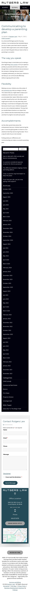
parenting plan (8, 90)
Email (5, 438)
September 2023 (8, 287)
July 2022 (5, 342)
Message (6, 454)
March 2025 (6, 216)
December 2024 (7, 228)
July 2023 (5, 295)
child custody (14, 64)
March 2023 (6, 311)
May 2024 (6, 256)
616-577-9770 (15, 518)
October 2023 (7, 283)
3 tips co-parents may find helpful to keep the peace (14, 174)
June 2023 (6, 299)
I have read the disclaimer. (13, 477)
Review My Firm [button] (15, 552)
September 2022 (8, 334)
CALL (25, 7)
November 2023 (7, 279)
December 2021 (7, 369)
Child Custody (6, 38)
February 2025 (7, 220)
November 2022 (7, 326)
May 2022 (6, 350)
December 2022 (7, 322)
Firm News (6, 393)
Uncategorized (7, 401)
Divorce (5, 389)
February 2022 (7, 362)
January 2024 (7, 271)
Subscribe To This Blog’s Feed (12, 409)
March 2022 (6, 358)
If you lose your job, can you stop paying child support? (13, 180)
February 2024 (7, 267)
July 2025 (5, 201)
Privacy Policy (22, 586)
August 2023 (6, 291)
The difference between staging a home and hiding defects (15, 169)
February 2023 (7, 315)
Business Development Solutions (14, 588)
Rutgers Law (13, 36)
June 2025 (6, 205)
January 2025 (7, 224)
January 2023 (7, 318)
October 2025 (7, 189)
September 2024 (8, 240)
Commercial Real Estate (10, 385)
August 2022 (6, 338)
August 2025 (6, 197)
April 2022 (6, 354)
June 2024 (6, 252)
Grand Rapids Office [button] (15, 523)
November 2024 (7, 232)
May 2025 (6, 209)
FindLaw (15, 590)
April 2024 (6, 260)
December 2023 (7, 275)
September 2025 (8, 193)
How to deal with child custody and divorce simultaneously (13, 157)
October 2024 (7, 236)
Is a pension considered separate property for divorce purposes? (13, 163)
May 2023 (6, 303)
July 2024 (5, 248)
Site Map (13, 586)
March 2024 (6, 264)
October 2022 (7, 330)
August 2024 (6, 244)
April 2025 (6, 213)
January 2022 (7, 366)
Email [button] (16, 7)
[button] (5, 7)
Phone (5, 446)
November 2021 (7, 373)
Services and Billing (15, 582)
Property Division (8, 397)
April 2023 (6, 307)
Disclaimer (7, 474)
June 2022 (6, 346)
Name (5, 430)
